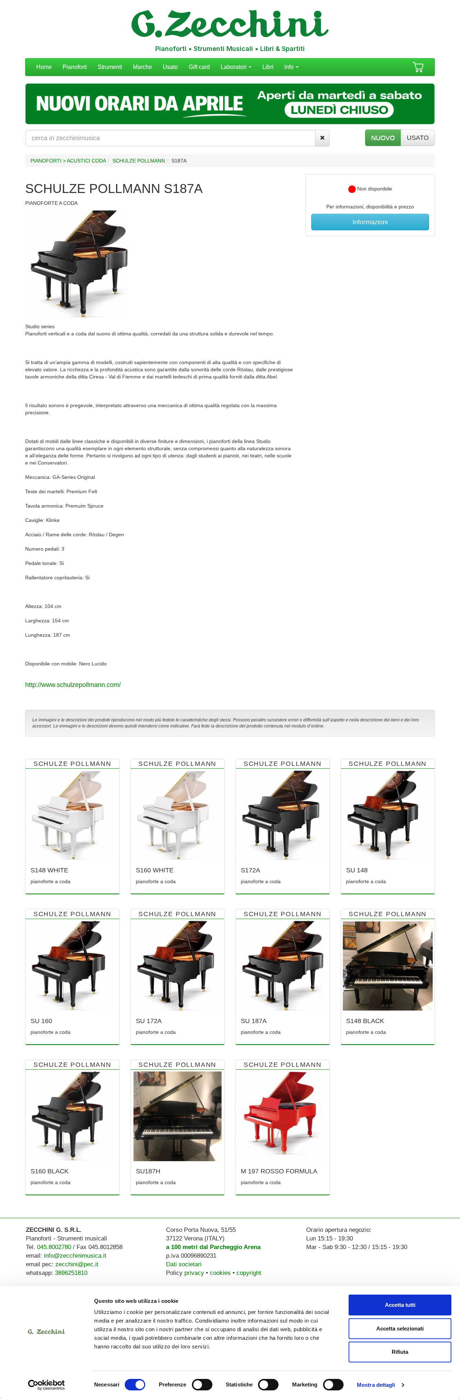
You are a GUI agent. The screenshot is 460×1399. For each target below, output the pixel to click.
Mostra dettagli (376, 1385)
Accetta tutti (400, 1305)
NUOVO (383, 137)
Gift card (199, 67)
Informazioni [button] (370, 222)
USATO (418, 137)
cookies (220, 1273)
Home (44, 67)
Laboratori (234, 67)
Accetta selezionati (400, 1328)
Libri (267, 67)
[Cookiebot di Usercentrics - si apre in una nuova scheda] (46, 1385)
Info (289, 67)
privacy (194, 1273)
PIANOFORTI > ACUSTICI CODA (68, 161)
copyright (248, 1273)
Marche (142, 67)
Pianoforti (75, 67)
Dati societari (184, 1264)
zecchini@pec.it (76, 1264)
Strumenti (110, 67)
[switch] (202, 1384)
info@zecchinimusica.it (75, 1255)
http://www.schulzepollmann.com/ (73, 684)
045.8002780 (54, 1247)
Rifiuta (400, 1352)
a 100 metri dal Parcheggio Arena (213, 1247)
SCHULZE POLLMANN (138, 161)
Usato (170, 67)
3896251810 (71, 1273)
